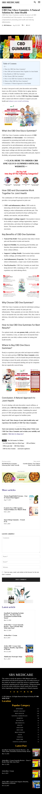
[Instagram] (14, 692)
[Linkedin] (28, 30)
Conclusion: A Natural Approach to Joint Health (17, 83)
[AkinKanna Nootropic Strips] (29, 659)
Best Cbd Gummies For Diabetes (16, 440)
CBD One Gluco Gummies (9, 448)
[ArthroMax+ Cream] (29, 638)
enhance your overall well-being (19, 101)
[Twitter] (15, 30)
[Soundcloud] (24, 692)
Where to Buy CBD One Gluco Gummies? (16, 81)
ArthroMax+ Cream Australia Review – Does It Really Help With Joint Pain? (13, 626)
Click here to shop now (15, 434)
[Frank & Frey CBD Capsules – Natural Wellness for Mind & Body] (33, 511)
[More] (37, 30)
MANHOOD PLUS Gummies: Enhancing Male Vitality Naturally (10, 464)
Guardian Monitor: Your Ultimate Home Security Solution (31, 464)
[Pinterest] (19, 30)
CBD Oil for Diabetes (19, 446)
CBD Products (6, 7)
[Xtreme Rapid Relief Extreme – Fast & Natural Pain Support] (33, 499)
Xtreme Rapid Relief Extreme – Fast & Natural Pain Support (15, 496)
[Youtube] (31, 692)
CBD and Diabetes (30, 443)
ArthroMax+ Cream (10, 635)
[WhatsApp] (23, 30)
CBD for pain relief (7, 446)
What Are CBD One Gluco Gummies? (14, 69)
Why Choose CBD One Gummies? (14, 76)
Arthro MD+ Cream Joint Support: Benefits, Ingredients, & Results (13, 647)
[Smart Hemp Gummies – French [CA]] (33, 523)
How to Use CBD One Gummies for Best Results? (18, 78)
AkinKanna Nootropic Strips (13, 656)
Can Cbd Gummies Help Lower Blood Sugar (13, 443)
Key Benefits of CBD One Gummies (14, 74)
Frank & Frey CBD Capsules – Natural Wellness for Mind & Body (15, 508)
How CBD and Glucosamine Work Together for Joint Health (21, 71)
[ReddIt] (32, 30)
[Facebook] (10, 30)
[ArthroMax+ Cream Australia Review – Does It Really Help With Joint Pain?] (29, 627)
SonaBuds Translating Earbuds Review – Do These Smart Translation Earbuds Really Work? (14, 615)
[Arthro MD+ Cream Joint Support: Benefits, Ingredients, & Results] (29, 648)
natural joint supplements (24, 448)
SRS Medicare (8, 25)
